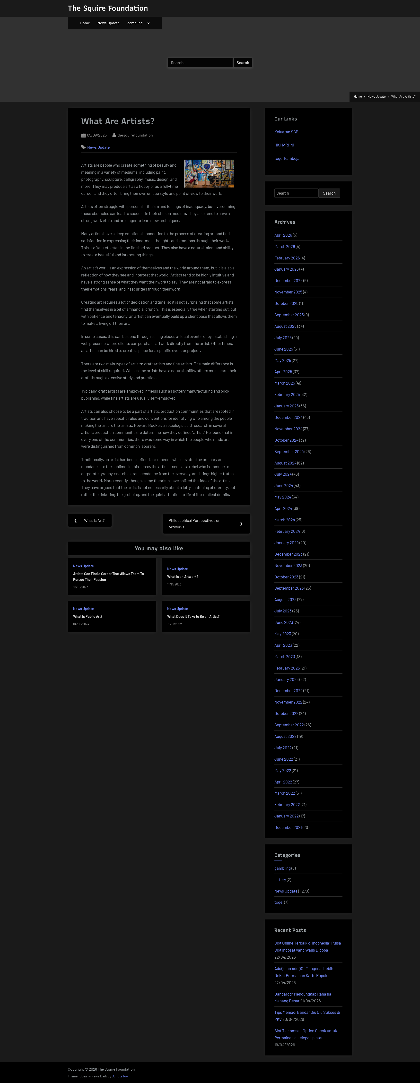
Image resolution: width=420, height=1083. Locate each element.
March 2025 (284, 382)
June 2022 (283, 758)
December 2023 (288, 553)
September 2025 (289, 314)
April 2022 (283, 781)
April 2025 (283, 371)
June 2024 (283, 485)
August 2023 (285, 599)
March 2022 (284, 793)
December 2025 (288, 280)
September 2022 (289, 724)
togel (278, 902)
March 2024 (284, 519)
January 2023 (286, 679)
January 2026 (286, 268)
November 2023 (288, 565)
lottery (280, 879)
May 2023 (282, 633)
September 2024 (289, 451)
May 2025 (282, 360)
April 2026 (283, 234)
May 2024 (282, 496)
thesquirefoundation (135, 134)
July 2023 (283, 610)
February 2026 (287, 257)
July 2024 (283, 474)
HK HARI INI (284, 144)
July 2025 (283, 337)
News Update (108, 22)
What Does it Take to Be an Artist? (193, 616)
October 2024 (286, 440)
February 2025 (287, 394)
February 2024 (287, 531)
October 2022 (286, 713)
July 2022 (283, 747)
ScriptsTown (121, 1076)
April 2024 (283, 508)
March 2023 (284, 656)
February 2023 (287, 667)
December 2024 (288, 417)
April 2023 (283, 645)
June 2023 (283, 622)
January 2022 (286, 815)
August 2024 (285, 462)
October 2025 (286, 303)
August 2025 (285, 326)
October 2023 (286, 576)
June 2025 (283, 348)
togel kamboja (286, 158)
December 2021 (288, 827)
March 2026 (284, 246)
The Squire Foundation (108, 8)
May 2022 (282, 770)
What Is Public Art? (87, 616)
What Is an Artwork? (182, 577)
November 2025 (288, 291)
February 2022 (287, 804)
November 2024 (288, 428)
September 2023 (289, 587)
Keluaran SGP (286, 131)
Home (85, 22)
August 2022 (285, 736)
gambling (134, 22)
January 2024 (286, 542)
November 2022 (288, 701)
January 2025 (286, 405)
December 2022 (288, 690)
